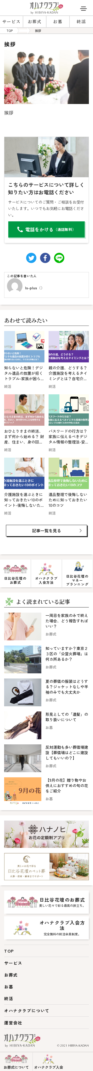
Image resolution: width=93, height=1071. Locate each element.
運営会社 (13, 1023)
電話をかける (50, 229)
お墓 (57, 21)
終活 (81, 21)
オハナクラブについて (27, 1010)
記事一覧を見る (46, 530)
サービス (11, 21)
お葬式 (35, 21)
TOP (9, 951)
